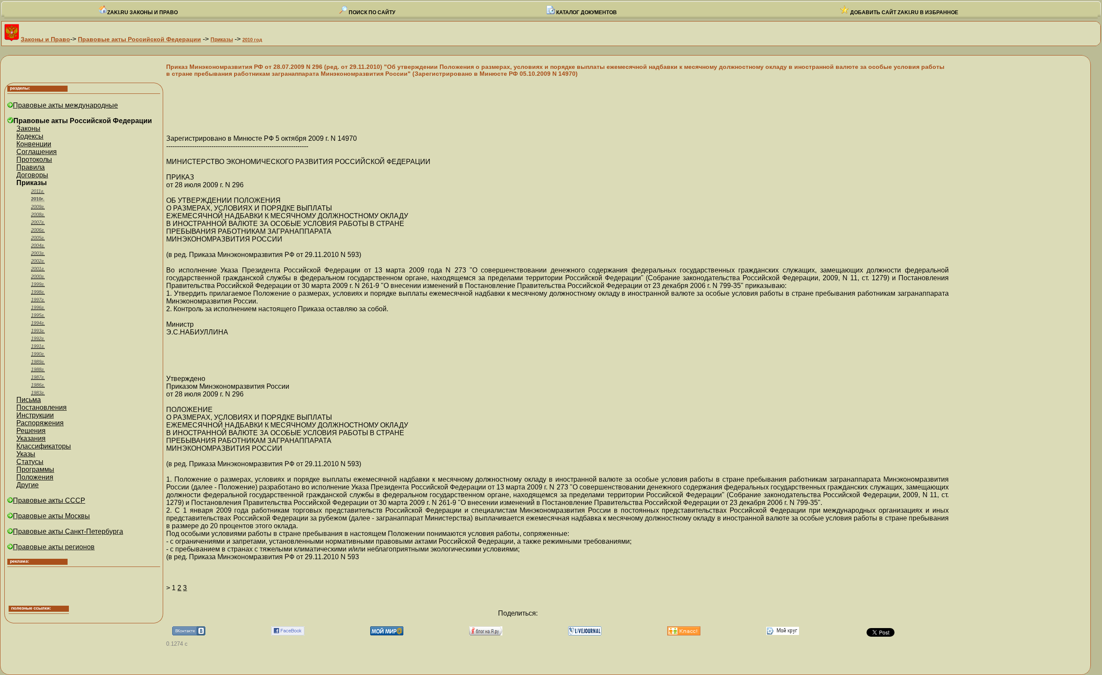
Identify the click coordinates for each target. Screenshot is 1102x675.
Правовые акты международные (65, 105)
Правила (30, 167)
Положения (34, 477)
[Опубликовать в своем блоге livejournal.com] (584, 633)
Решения (31, 430)
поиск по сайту (371, 12)
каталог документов (586, 12)
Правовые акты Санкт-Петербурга (68, 531)
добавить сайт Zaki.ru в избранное (903, 12)
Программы (35, 469)
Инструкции (35, 415)
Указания (31, 438)
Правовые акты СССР (49, 500)
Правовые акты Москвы (51, 516)
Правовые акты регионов (54, 547)
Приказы (221, 40)
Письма (28, 399)
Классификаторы (43, 446)
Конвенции (33, 144)
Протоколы (34, 159)
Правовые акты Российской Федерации (139, 39)
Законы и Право (45, 39)
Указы (25, 454)
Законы (28, 128)
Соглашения (36, 151)
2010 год (252, 39)
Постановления (41, 407)
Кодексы (29, 136)
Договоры (32, 175)
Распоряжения (40, 423)
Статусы (29, 461)
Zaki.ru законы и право (142, 12)
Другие (27, 485)
